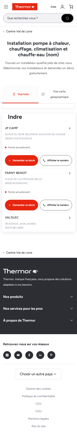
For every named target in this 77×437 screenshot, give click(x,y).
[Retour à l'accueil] (21, 271)
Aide (53, 6)
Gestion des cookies (38, 388)
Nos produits (13, 297)
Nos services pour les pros (23, 308)
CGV (39, 403)
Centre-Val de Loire (19, 31)
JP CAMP (11, 128)
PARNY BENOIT (16, 173)
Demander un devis (24, 160)
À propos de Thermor (19, 320)
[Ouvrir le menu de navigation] (6, 7)
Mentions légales (38, 418)
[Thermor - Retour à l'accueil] (24, 6)
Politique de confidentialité (38, 396)
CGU (39, 411)
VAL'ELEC (12, 217)
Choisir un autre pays (36, 374)
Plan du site (39, 426)
